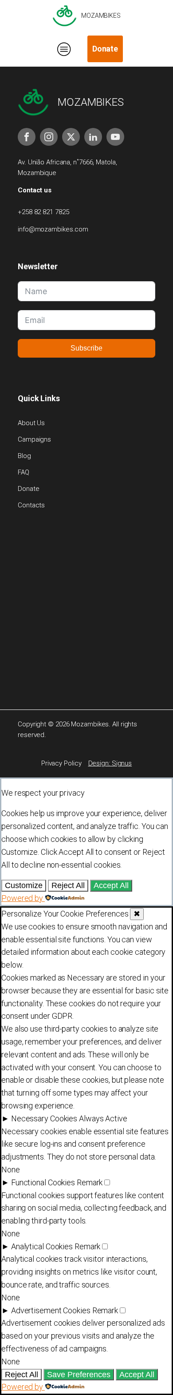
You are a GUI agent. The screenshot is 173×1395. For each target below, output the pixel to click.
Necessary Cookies (44, 1118)
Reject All (68, 885)
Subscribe (86, 348)
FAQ (23, 472)
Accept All (111, 885)
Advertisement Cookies (50, 1310)
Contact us (34, 190)
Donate (105, 48)
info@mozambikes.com (53, 229)
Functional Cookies (43, 1182)
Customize (24, 885)
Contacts (31, 505)
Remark (89, 1182)
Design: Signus (110, 763)
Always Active (103, 1118)
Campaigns (34, 439)
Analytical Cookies (42, 1246)
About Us (31, 423)
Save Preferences (78, 1374)
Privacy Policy (61, 763)
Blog (24, 456)
